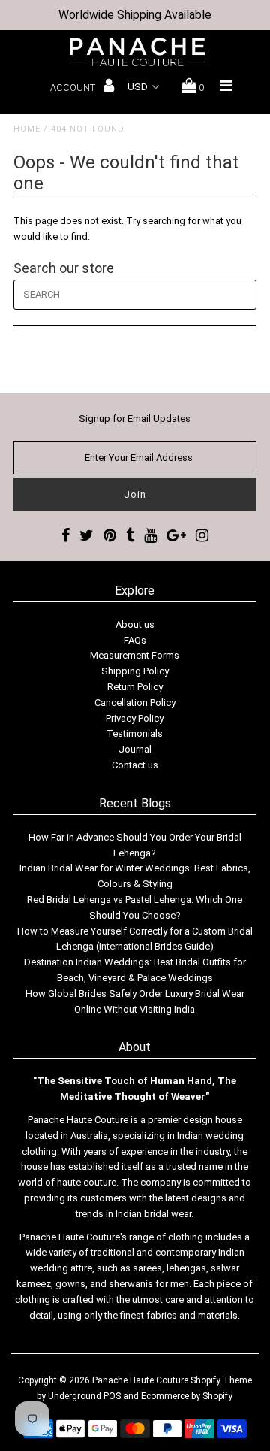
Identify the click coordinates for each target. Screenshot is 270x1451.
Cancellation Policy (135, 702)
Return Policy (135, 686)
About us (135, 624)
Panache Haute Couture (140, 1380)
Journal (135, 749)
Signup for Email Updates (134, 418)
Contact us (135, 765)
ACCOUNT (74, 87)
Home (27, 129)
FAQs (135, 640)
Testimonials (134, 733)
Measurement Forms (134, 655)
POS (112, 1396)
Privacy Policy (135, 718)
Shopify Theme (221, 1380)
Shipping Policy (135, 671)
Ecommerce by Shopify (186, 1396)
